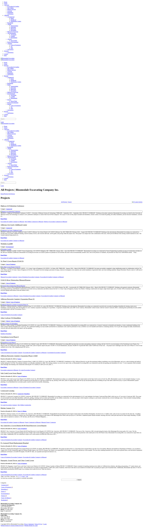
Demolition (27, 393)
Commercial (9, 209)
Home (2, 194)
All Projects (12, 194)
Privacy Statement (29, 524)
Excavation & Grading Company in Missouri (12, 221)
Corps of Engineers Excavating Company (29, 277)
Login (2, 122)
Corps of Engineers (10, 264)
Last (27, 476)
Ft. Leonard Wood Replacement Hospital (15, 443)
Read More (4, 219)
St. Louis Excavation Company (27, 370)
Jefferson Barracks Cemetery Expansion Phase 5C (18, 299)
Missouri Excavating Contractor (9, 277)
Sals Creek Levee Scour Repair (11, 373)
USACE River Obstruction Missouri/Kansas (15, 280)
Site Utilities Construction (24, 405)
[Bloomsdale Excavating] (7, 58)
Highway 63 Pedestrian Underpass (12, 206)
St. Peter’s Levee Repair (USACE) (12, 261)
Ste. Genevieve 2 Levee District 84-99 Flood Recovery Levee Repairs (24, 425)
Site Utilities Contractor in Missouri (34, 221)
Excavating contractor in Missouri (9, 296)
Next (23, 476)
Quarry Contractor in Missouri (33, 422)
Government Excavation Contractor (56, 352)
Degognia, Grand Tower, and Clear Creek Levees (17, 460)
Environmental (9, 247)
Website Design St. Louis (31, 525)
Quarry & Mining (21, 411)
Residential (4, 500)
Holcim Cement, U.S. (8, 408)
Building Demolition (6, 333)
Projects (6, 194)
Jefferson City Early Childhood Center (14, 225)
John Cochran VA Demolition (11, 318)
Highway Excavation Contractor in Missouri (55, 221)
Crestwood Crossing (7, 391)
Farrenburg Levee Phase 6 (10, 337)
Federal (8, 302)
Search (70, 202)
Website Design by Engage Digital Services (12, 525)
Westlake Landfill (7, 244)
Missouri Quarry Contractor (48, 422)
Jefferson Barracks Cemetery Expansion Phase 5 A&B (19, 356)
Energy (3, 491)
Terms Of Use (38, 524)
